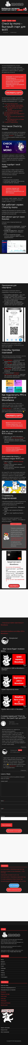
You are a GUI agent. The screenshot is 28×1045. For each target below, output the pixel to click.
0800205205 (13, 766)
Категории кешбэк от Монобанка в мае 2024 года (12, 869)
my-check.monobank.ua (18, 438)
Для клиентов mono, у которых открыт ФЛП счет (15, 120)
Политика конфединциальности (8, 987)
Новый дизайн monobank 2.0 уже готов (10, 874)
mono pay (3, 998)
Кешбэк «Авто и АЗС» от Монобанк (12, 709)
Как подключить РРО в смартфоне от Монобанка (14, 114)
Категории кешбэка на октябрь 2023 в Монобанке (12, 632)
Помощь (9, 20)
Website (3, 816)
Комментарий (4, 781)
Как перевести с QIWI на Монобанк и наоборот (12, 668)
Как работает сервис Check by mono (13, 106)
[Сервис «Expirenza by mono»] (14, 675)
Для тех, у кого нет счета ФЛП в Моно (15, 117)
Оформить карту (14, 93)
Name (2, 800)
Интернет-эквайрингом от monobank (12, 373)
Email (2, 808)
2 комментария (13, 32)
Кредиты (3, 961)
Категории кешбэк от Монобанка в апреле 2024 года (13, 877)
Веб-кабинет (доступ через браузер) (14, 108)
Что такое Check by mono (11, 103)
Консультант (5, 32)
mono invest (4, 996)
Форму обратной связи (15, 951)
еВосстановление (5, 1032)
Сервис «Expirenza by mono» (10, 689)
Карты (2, 959)
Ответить (23, 747)
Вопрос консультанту (14, 889)
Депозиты (3, 964)
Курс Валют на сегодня (14, 830)
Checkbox (11, 135)
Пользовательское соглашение (8, 989)
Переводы (3, 968)
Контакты (3, 946)
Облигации (3, 1000)
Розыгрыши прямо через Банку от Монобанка (12, 624)
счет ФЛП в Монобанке (16, 426)
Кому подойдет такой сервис (15, 105)
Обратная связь (4, 985)
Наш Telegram (14, 885)
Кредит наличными (5, 1027)
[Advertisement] (14, 50)
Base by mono (4, 1005)
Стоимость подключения (11, 122)
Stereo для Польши (5, 1003)
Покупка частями (5, 994)
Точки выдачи (4, 977)
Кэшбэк (2, 970)
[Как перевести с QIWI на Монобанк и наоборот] (14, 654)
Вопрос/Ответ (4, 1029)
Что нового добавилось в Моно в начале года (11, 879)
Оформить (14, 586)
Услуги (14, 20)
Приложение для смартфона (14, 111)
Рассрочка (3, 992)
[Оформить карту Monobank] (7, 1009)
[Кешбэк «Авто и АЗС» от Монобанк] (14, 695)
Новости (4, 20)
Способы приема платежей (11, 112)
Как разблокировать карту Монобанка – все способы (13, 881)
